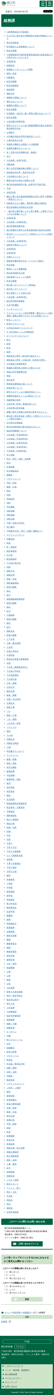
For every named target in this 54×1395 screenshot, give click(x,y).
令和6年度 (11, 218)
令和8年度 (11, 61)
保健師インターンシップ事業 (20, 69)
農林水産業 (12, 936)
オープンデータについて (18, 336)
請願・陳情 (12, 1068)
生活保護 (11, 799)
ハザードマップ (14, 479)
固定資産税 (12, 551)
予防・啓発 (12, 483)
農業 (9, 940)
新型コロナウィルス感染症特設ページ (24, 392)
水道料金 (11, 655)
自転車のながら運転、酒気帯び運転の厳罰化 (27, 203)
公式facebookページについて (20, 328)
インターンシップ (15, 309)
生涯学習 (11, 912)
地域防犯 (11, 499)
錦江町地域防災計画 (16, 273)
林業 (9, 948)
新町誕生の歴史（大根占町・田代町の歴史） (27, 360)
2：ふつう (10, 1275)
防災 (9, 463)
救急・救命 (12, 763)
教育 (9, 876)
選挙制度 (11, 1096)
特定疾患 (11, 791)
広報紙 (10, 1076)
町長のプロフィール (16, 324)
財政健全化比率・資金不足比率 (21, 172)
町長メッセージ (14, 320)
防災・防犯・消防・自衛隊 (19, 459)
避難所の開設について (17, 105)
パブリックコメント (16, 1084)
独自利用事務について (17, 431)
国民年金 (11, 631)
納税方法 (11, 571)
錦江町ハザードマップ (17, 289)
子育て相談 (12, 868)
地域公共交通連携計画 (17, 372)
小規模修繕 (12, 1012)
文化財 (10, 1196)
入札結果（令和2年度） (17, 447)
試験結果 (11, 164)
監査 (9, 1132)
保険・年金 (12, 579)
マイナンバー (13, 755)
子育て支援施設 (14, 864)
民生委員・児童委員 (16, 807)
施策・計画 (12, 487)
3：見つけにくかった (15, 1293)
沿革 (9, 1044)
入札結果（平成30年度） (18, 439)
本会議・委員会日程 (16, 1064)
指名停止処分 (13, 1000)
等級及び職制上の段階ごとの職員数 (23, 144)
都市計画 (11, 691)
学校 (9, 376)
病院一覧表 (12, 73)
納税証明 (11, 575)
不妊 (9, 835)
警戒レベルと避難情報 (17, 269)
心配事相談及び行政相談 (18, 32)
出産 (9, 839)
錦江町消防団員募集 (16, 301)
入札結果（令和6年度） (17, 222)
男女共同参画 (13, 43)
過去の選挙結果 (14, 1104)
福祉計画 (11, 824)
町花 (9, 348)
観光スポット (13, 1184)
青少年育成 (12, 904)
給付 (9, 595)
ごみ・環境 (12, 719)
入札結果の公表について (18, 176)
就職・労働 (12, 1024)
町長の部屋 (12, 1052)
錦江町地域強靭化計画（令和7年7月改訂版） (27, 184)
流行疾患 (11, 787)
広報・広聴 (12, 1072)
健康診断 (11, 771)
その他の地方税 (14, 563)
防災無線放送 (13, 471)
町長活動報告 (13, 86)
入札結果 (11, 988)
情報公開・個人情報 (16, 1148)
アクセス (20, 1347)
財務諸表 (11, 65)
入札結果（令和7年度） (17, 160)
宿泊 (9, 1204)
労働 (9, 1036)
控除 (9, 567)
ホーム (7, 1312)
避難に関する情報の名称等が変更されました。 (28, 412)
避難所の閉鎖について (17, 98)
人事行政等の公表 (15, 140)
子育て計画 (12, 872)
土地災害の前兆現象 (16, 408)
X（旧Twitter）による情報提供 (20, 332)
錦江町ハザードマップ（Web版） (22, 285)
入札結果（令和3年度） (17, 451)
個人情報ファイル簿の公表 (19, 293)
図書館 (10, 916)
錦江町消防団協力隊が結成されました (24, 427)
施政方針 (11, 94)
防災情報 (11, 265)
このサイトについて (14, 1366)
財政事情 (11, 90)
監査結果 (11, 1144)
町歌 (9, 352)
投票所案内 (12, 1100)
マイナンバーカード (16, 535)
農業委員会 (12, 944)
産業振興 (11, 928)
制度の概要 (12, 587)
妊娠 (9, 831)
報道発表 (11, 1080)
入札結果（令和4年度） (17, 297)
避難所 (10, 475)
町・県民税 (12, 547)
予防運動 (11, 507)
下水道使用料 (13, 675)
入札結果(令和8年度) (16, 121)
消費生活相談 (13, 743)
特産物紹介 (12, 924)
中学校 (10, 888)
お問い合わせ (11, 1386)
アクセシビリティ (13, 1378)
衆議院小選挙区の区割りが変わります (24, 368)
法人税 (10, 555)
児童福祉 (11, 811)
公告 (9, 976)
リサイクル (12, 727)
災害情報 (11, 467)
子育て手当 (12, 847)
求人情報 (11, 455)
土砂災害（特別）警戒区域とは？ (22, 404)
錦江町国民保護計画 (16, 226)
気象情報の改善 (14, 400)
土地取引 (11, 132)
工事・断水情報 (14, 643)
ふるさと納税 (13, 1180)
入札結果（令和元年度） (18, 443)
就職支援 (11, 1028)
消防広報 (11, 519)
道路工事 (11, 707)
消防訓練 (11, 511)
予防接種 (11, 775)
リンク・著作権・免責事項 (17, 1370)
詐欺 (9, 495)
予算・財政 (12, 1124)
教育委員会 (12, 908)
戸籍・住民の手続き (16, 523)
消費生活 (11, 739)
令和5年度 (11, 249)
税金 (9, 543)
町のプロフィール (15, 1040)
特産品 (10, 1200)
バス (9, 711)
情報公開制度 (13, 1152)
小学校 (10, 884)
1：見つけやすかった (15, 1286)
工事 (9, 972)
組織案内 (11, 1048)
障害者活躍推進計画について (20, 384)
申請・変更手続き (15, 996)
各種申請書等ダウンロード (19, 148)
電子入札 (11, 1004)
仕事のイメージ (14, 257)
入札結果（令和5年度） (17, 241)
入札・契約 (12, 964)
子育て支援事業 (14, 851)
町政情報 (17, 1312)
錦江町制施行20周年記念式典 (20, 207)
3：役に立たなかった (15, 1278)
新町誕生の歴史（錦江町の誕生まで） (24, 356)
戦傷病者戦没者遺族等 (17, 803)
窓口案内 (11, 527)
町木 (9, 340)
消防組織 (11, 515)
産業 (9, 920)
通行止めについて (15, 102)
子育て (10, 843)
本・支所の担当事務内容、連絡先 (22, 152)
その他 (10, 735)
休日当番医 (12, 767)
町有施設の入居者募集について (21, 47)
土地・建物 (12, 683)
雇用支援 (11, 960)
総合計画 (11, 1116)
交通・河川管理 (14, 699)
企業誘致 (11, 932)
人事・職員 (12, 1164)
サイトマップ (11, 1382)
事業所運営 (12, 952)
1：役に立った (12, 1272)
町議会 (10, 1060)
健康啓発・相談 (14, 779)
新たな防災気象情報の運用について (23, 168)
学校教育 (11, 880)
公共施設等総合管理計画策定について (24, 136)
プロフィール (13, 1056)
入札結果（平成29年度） (18, 435)
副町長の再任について (17, 245)
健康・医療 (12, 759)
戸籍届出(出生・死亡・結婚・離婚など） (25, 531)
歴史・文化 (12, 1192)
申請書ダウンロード (16, 751)
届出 (9, 591)
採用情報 (11, 1172)
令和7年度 (11, 192)
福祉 (9, 795)
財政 (9, 1128)
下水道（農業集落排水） (18, 667)
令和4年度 (11, 253)
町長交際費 (12, 51)
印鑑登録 (11, 539)
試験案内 (11, 77)
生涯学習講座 (13, 1212)
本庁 (9, 156)
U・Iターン (12, 1032)
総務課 (4, 1322)
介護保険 (11, 615)
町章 (9, 344)
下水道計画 (12, 679)
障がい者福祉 (13, 819)
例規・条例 (12, 1160)
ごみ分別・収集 (14, 723)
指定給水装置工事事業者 (18, 659)
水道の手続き (13, 651)
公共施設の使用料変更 (17, 364)
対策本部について (15, 388)
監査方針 (11, 1140)
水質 (9, 663)
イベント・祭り (14, 1188)
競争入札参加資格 (15, 992)
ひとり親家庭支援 (15, 855)
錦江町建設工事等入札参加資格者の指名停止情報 (29, 230)
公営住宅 (11, 687)
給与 (9, 1168)
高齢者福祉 (12, 815)
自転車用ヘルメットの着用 (19, 277)
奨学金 (10, 896)
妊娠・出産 (12, 827)
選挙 (9, 1092)
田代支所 (11, 380)
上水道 (10, 647)
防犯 (9, 491)
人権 (9, 747)
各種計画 (11, 1120)
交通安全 (11, 703)
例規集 (10, 1208)
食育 (9, 783)
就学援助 (11, 892)
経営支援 (11, 956)
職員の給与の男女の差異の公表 (21, 180)
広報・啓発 (12, 1108)
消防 (9, 503)
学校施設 (11, 900)
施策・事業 (12, 695)
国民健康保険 (13, 583)
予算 (9, 188)
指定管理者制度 (14, 1016)
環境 (9, 731)
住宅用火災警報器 (15, 423)
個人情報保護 (13, 1156)
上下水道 (11, 639)
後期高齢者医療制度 (16, 599)
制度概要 (11, 968)
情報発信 (11, 1176)
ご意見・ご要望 (14, 1088)
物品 (9, 980)
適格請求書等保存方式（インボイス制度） (26, 261)
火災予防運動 (13, 305)
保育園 (10, 859)
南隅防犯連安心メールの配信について (24, 396)
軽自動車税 (12, 559)
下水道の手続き (14, 671)
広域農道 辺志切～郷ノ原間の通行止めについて (29, 113)
